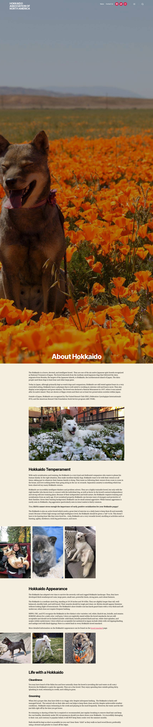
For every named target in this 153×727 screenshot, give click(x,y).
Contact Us (109, 4)
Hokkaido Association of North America (20, 6)
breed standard (97, 628)
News (102, 4)
